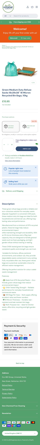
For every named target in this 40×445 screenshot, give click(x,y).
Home (3, 45)
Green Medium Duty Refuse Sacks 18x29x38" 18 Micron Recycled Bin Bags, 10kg (17, 47)
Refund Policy (7, 385)
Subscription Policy (9, 397)
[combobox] (20, 16)
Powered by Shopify (28, 440)
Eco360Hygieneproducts (14, 440)
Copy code (26, 38)
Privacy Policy (7, 393)
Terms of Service (8, 389)
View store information (12, 161)
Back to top (20, 363)
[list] (20, 68)
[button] (32, 7)
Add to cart (27, 149)
